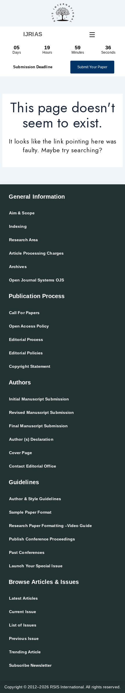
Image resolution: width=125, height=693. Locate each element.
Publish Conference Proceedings (42, 539)
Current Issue (22, 611)
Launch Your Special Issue (36, 566)
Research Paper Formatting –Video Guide (50, 525)
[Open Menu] (92, 34)
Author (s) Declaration (31, 439)
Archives (18, 266)
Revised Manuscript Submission (41, 412)
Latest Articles (23, 598)
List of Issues (22, 625)
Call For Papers (24, 312)
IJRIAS (32, 34)
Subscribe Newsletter (30, 665)
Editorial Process (26, 339)
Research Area (23, 239)
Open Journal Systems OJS (36, 280)
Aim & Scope (22, 213)
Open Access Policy (29, 326)
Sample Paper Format (30, 512)
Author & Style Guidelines (35, 498)
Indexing (18, 226)
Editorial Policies (26, 353)
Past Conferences (26, 552)
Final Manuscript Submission (38, 426)
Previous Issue (24, 638)
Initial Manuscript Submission (39, 399)
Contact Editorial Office (32, 466)
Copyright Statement (29, 366)
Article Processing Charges (36, 253)
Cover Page (20, 452)
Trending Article (25, 652)
